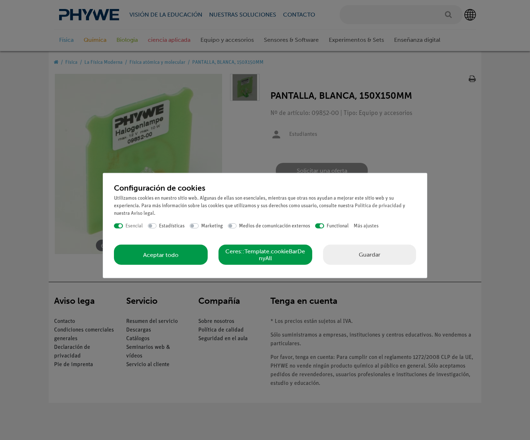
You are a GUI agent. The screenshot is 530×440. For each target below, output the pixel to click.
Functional (338, 225)
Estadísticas (172, 225)
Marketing (212, 225)
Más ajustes (366, 225)
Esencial (134, 225)
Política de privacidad (378, 205)
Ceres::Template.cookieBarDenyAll (265, 255)
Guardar (369, 254)
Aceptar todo (160, 254)
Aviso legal (142, 213)
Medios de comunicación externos (274, 225)
